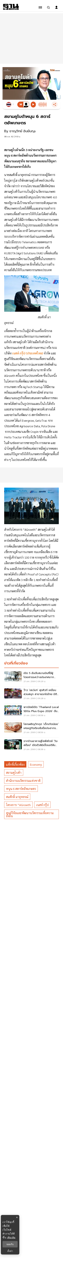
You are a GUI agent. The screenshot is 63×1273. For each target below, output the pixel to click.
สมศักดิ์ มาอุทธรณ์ (17, 797)
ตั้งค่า (10, 1251)
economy (36, 764)
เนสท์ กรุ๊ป (42, 805)
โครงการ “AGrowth (18, 805)
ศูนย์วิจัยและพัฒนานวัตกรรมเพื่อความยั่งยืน (30, 814)
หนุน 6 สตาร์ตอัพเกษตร (21, 789)
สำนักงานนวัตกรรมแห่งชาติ (23, 781)
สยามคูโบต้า (13, 772)
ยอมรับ (10, 1244)
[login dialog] (56, 7)
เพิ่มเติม (11, 1237)
